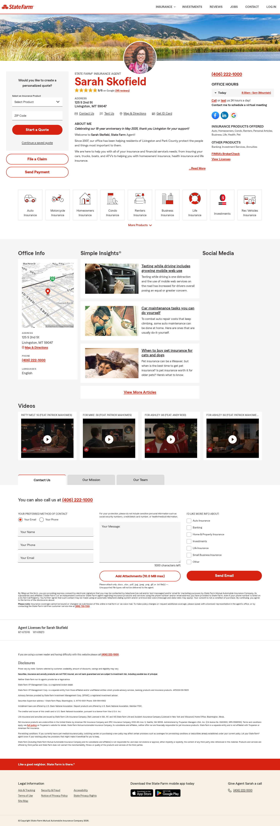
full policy (32, 725)
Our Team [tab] (140, 480)
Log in (271, 6)
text (223, 100)
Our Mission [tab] (91, 480)
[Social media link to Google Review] (234, 115)
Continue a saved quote (37, 142)
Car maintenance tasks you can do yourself (168, 310)
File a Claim (37, 159)
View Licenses (221, 159)
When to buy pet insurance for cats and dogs (167, 353)
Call (214, 100)
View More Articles (140, 392)
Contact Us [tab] (42, 480)
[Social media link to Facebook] (215, 115)
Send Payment (37, 172)
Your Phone (51, 519)
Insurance (164, 6)
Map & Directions (36, 347)
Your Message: (111, 526)
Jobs (234, 6)
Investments (192, 6)
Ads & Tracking (26, 790)
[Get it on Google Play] (168, 793)
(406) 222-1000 (227, 74)
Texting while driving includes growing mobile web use (166, 268)
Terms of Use (25, 795)
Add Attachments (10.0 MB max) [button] (140, 576)
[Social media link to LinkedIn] (224, 115)
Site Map (23, 801)
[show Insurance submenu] (173, 6)
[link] (18, 7)
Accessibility (81, 790)
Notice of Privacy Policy (54, 795)
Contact (252, 6)
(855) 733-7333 (82, 606)
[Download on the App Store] (141, 793)
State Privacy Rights (85, 795)
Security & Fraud (50, 790)
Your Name (27, 532)
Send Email (224, 576)
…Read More (197, 168)
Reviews (216, 6)
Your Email (30, 519)
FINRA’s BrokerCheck (226, 153)
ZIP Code (20, 115)
